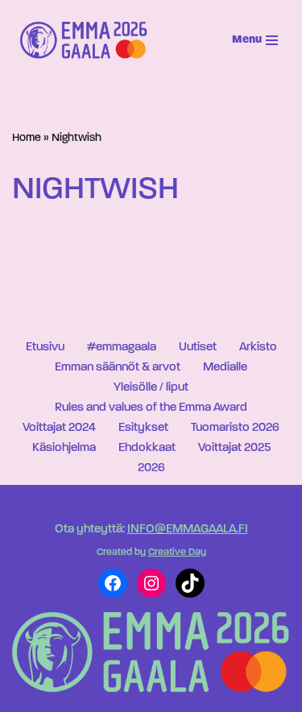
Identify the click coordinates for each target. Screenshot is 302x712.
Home (26, 138)
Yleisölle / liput (151, 388)
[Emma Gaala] (87, 40)
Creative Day (177, 552)
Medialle (225, 368)
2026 (151, 468)
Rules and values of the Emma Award (151, 408)
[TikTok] (190, 583)
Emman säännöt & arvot (117, 368)
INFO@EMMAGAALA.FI (187, 530)
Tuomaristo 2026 (235, 428)
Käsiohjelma (64, 448)
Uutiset (198, 348)
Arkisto (258, 348)
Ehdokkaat (147, 448)
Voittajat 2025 (234, 448)
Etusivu (45, 348)
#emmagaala (121, 348)
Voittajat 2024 (59, 428)
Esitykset (143, 428)
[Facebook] (112, 583)
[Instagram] (151, 583)
